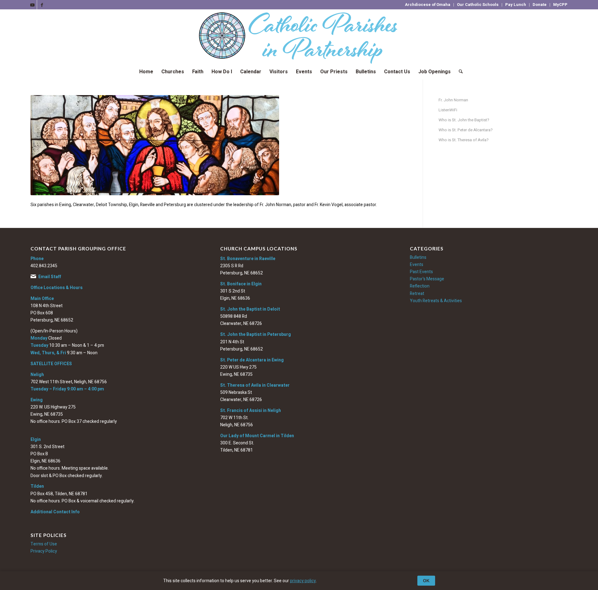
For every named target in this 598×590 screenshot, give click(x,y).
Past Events (421, 271)
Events (416, 264)
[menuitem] (428, 5)
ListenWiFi (448, 110)
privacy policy (303, 581)
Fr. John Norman (453, 100)
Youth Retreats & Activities (436, 300)
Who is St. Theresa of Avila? (464, 140)
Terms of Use (44, 544)
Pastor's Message (427, 279)
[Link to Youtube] (32, 4)
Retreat (417, 293)
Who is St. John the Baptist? (464, 120)
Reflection (420, 286)
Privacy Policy (44, 551)
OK (426, 580)
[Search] (459, 72)
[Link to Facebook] (41, 4)
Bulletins (418, 257)
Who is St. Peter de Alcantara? (466, 130)
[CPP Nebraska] (299, 36)
